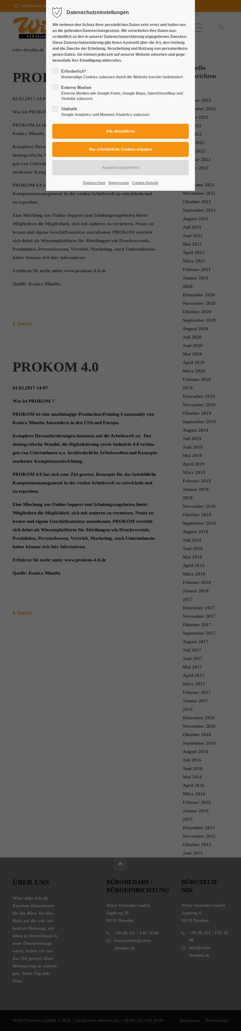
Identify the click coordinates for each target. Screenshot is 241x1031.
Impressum (119, 183)
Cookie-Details (145, 183)
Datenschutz (94, 183)
